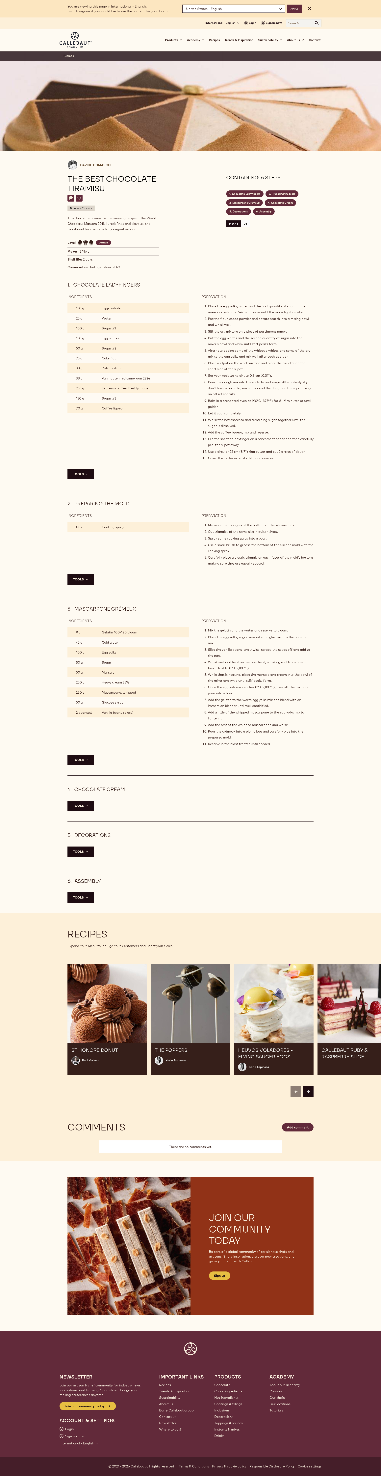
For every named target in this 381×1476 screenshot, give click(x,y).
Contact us (167, 1417)
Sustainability (169, 1398)
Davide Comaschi (95, 165)
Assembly (265, 211)
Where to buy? (170, 1429)
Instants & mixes (227, 1429)
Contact (315, 40)
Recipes (214, 40)
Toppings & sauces (228, 1423)
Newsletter (167, 1423)
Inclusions (222, 1410)
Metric (233, 223)
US (245, 223)
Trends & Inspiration (239, 40)
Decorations (240, 211)
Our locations (280, 1404)
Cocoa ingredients (228, 1391)
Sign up (219, 1276)
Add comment (298, 1127)
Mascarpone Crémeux (246, 202)
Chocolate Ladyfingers (246, 193)
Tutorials (276, 1410)
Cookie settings (309, 1466)
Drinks (219, 1436)
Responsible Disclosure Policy (271, 1466)
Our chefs (277, 1398)
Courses (275, 1391)
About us (166, 1404)
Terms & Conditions (194, 1466)
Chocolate (222, 1385)
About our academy (284, 1385)
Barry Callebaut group (176, 1410)
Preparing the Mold (283, 193)
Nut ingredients (226, 1398)
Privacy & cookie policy (229, 1466)
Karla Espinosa (175, 1060)
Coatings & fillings (228, 1404)
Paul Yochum (90, 1060)
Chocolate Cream (282, 202)
